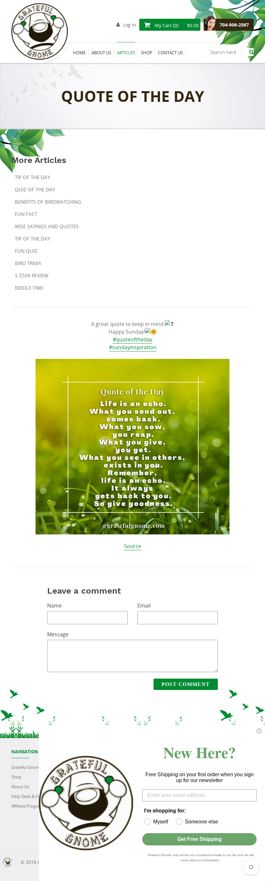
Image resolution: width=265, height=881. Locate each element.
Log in (129, 25)
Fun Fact (26, 214)
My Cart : (176, 25)
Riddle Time (29, 288)
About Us (20, 787)
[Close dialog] (259, 731)
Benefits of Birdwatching (48, 202)
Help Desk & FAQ (27, 796)
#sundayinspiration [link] (132, 347)
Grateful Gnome (26, 767)
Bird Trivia (28, 263)
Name (54, 605)
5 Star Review (31, 275)
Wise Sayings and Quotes (47, 226)
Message (58, 634)
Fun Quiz (26, 251)
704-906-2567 (234, 25)
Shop (16, 777)
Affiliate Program (27, 806)
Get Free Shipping (199, 839)
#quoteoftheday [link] (132, 339)
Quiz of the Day (35, 189)
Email (144, 605)
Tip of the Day (32, 177)
